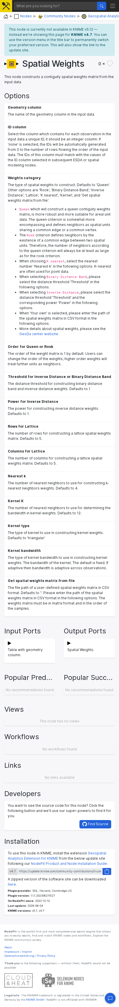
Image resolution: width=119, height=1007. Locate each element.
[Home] (5, 17)
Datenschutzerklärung (19, 955)
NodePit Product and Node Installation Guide (69, 863)
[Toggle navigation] (112, 6)
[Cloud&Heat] (18, 980)
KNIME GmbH (34, 999)
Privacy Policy (46, 955)
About (8, 947)
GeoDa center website (38, 334)
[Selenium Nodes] (63, 980)
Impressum (11, 951)
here (12, 884)
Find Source (97, 824)
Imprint (27, 951)
